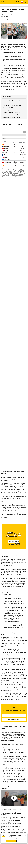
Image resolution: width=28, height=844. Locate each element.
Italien (12, 756)
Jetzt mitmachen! (11, 841)
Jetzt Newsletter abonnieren (14, 719)
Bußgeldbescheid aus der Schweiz (17, 583)
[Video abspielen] (14, 798)
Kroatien (12, 747)
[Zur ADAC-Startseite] (3, 2)
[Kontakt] (19, 1)
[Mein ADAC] (16, 1)
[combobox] (14, 715)
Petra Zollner (5, 16)
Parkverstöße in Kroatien (7, 827)
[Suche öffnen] (13, 1)
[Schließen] (25, 835)
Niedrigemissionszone (20, 767)
